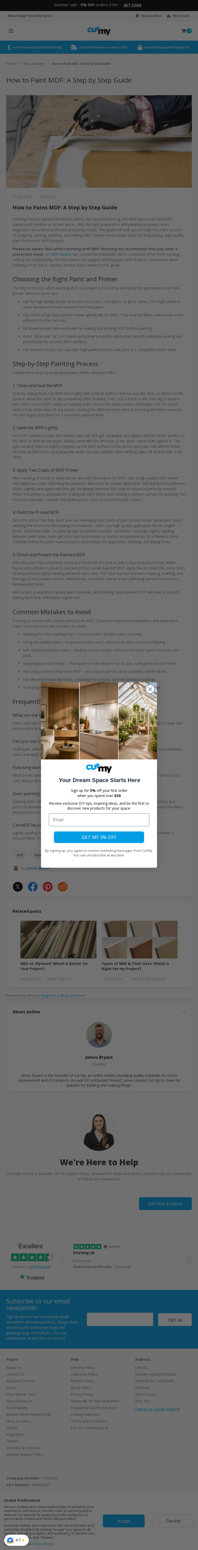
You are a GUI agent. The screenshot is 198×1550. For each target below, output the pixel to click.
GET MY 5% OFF (99, 837)
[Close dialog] (150, 689)
